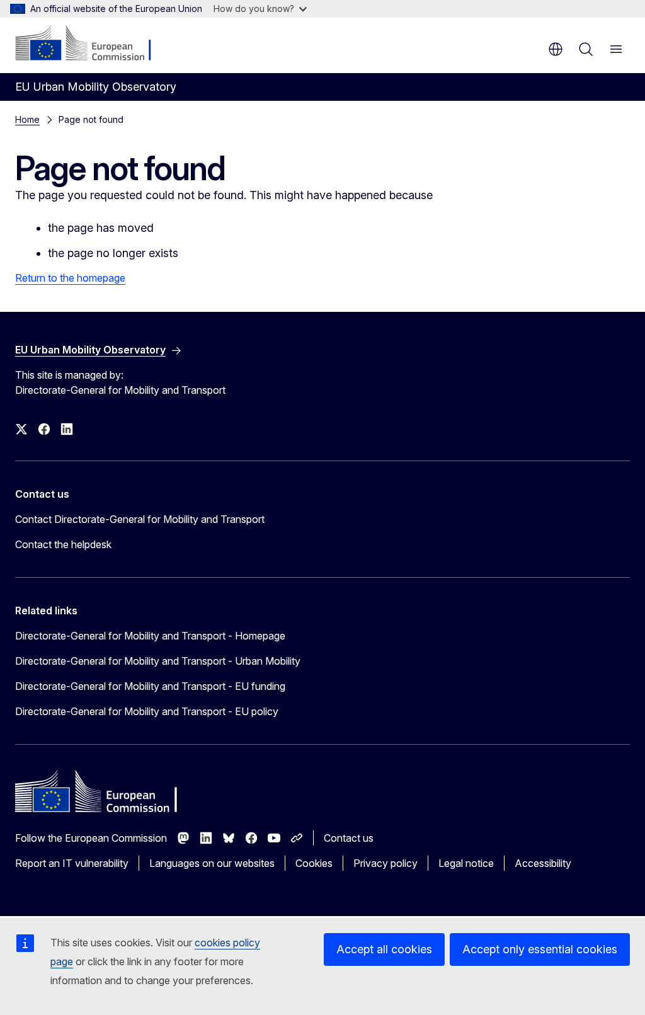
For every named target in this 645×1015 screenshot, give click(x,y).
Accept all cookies (384, 949)
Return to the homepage (70, 278)
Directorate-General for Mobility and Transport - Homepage (150, 635)
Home (27, 119)
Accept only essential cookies (539, 949)
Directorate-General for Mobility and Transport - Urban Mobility (157, 661)
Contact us (349, 838)
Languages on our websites (212, 863)
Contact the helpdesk (63, 544)
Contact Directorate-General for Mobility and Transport (140, 519)
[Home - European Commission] (91, 44)
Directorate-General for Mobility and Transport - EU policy (146, 711)
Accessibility (543, 863)
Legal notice (466, 863)
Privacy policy (385, 863)
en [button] (555, 49)
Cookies (314, 863)
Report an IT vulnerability (71, 863)
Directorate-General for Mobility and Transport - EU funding (150, 686)
